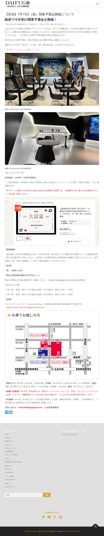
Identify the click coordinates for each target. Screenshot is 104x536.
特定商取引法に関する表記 (13, 462)
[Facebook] (54, 516)
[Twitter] (43, 516)
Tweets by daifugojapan (70, 434)
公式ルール (8, 445)
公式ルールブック (10, 448)
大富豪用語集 (9, 451)
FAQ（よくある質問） (12, 455)
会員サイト (8, 484)
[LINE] (60, 516)
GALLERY (8, 469)
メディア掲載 (9, 476)
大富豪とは (8, 441)
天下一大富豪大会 (60, 28)
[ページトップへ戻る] (95, 526)
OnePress (60, 531)
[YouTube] (49, 516)
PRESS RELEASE (10, 480)
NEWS (7, 434)
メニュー (97, 4)
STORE (7, 459)
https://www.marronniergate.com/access (25, 307)
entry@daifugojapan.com (30, 407)
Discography (9, 472)
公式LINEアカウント (11, 487)
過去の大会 (8, 466)
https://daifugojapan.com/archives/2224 (66, 280)
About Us (8, 438)
